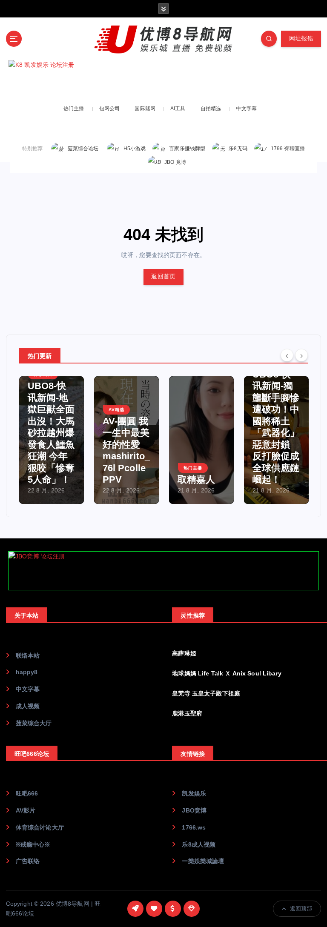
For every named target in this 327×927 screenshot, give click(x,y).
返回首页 (163, 276)
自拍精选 (211, 109)
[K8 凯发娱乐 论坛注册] (163, 79)
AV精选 (116, 409)
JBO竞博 (194, 810)
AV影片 (26, 810)
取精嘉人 (196, 479)
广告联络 (28, 861)
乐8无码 (238, 149)
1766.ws (194, 827)
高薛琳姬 (184, 653)
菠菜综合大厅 (34, 723)
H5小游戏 (134, 149)
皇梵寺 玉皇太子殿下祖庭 (206, 693)
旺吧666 (27, 793)
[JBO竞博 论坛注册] (163, 570)
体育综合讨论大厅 (40, 827)
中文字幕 (246, 109)
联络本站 (28, 655)
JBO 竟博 (175, 162)
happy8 (27, 672)
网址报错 (301, 38)
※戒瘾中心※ (33, 844)
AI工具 (178, 109)
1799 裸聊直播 (288, 149)
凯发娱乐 (194, 793)
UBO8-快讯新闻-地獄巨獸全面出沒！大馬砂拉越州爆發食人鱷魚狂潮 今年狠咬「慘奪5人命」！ (51, 433)
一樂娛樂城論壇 (203, 861)
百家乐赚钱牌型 (187, 149)
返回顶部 (301, 908)
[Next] (301, 355)
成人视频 (28, 706)
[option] (51, 440)
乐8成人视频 (198, 844)
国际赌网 (145, 109)
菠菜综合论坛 (83, 149)
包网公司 (109, 109)
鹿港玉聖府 (187, 713)
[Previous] (287, 355)
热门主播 (73, 109)
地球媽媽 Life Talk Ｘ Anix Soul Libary (226, 673)
